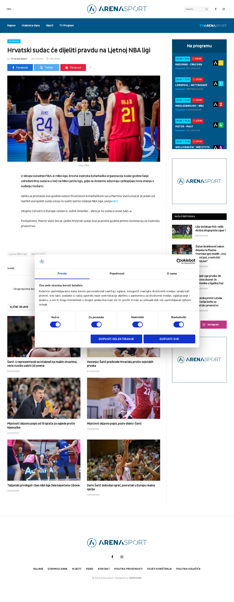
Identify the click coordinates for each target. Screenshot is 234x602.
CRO (9, 9)
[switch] (96, 325)
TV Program (66, 25)
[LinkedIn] (11, 204)
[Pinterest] (11, 213)
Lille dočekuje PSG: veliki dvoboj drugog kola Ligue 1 (210, 228)
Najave (11, 25)
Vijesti (49, 25)
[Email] (11, 223)
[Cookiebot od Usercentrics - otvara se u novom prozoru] (179, 261)
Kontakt (104, 568)
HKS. (115, 201)
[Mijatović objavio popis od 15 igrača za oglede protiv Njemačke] (43, 398)
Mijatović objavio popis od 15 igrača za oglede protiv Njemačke (41, 425)
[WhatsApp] (11, 232)
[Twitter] (11, 195)
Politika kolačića (188, 568)
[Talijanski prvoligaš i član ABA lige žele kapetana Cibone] (43, 460)
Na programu (199, 45)
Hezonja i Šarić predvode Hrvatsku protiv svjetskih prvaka (120, 364)
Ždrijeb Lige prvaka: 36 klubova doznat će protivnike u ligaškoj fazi (209, 279)
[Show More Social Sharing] (90, 67)
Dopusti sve (169, 339)
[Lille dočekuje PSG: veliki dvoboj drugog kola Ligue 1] (182, 232)
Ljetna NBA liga (18, 254)
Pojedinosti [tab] (117, 273)
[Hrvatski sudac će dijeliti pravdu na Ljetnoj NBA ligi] (83, 119)
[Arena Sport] (117, 9)
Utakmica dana (31, 25)
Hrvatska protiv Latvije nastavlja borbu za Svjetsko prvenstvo (208, 302)
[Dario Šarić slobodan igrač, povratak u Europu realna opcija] (123, 460)
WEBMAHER (135, 578)
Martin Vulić (38, 254)
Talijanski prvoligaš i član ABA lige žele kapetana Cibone (43, 485)
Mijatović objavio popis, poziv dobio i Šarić (114, 423)
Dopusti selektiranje (116, 339)
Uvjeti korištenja (159, 568)
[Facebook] (11, 185)
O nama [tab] (172, 273)
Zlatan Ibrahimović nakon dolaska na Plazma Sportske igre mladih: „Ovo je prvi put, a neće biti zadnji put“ (210, 254)
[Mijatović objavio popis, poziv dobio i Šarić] (123, 398)
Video (90, 568)
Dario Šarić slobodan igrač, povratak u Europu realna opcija (121, 487)
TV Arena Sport (18, 58)
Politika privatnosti (128, 568)
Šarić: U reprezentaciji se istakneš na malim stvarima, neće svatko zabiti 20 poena (42, 364)
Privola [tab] (62, 273)
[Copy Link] (11, 241)
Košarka (14, 41)
